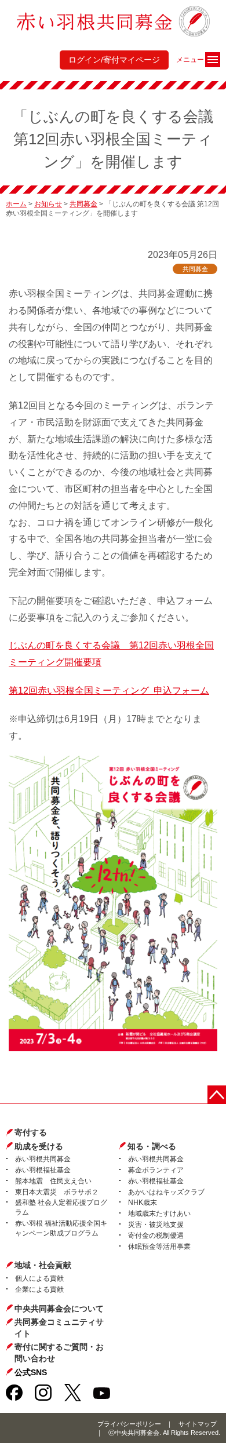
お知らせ (48, 204)
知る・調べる (151, 1146)
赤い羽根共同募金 (43, 1159)
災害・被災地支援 (156, 1224)
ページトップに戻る (216, 1094)
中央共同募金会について (59, 1308)
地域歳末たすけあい (159, 1213)
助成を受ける (38, 1146)
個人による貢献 (39, 1278)
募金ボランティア (156, 1170)
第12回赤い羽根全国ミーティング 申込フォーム (109, 690)
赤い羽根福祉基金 (43, 1170)
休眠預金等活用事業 (159, 1246)
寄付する (30, 1132)
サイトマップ (197, 1423)
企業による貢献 (39, 1289)
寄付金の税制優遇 (156, 1235)
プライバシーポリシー (129, 1423)
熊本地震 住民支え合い (53, 1181)
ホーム (16, 204)
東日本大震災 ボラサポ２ (57, 1192)
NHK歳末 (142, 1202)
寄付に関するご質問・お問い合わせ (59, 1352)
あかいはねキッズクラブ (166, 1192)
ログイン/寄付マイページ (114, 59)
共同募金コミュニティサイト (59, 1327)
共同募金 (83, 204)
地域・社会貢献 (42, 1265)
